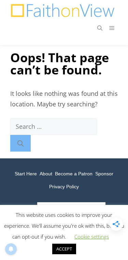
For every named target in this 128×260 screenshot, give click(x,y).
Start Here (26, 173)
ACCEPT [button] (64, 249)
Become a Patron (74, 173)
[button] (100, 28)
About (46, 173)
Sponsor (104, 173)
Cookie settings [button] (91, 236)
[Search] (20, 143)
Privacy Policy (64, 186)
